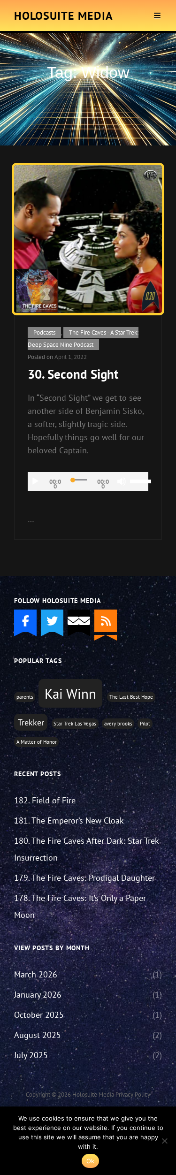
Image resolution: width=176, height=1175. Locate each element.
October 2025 (39, 1014)
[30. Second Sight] (88, 239)
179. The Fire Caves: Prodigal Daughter (84, 877)
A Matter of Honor (36, 742)
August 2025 (37, 1035)
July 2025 (31, 1055)
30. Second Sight (73, 374)
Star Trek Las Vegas (75, 723)
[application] (88, 481)
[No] (164, 1140)
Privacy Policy (132, 1095)
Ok (90, 1161)
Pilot (145, 723)
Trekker (31, 722)
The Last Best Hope (131, 697)
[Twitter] (52, 621)
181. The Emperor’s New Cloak (69, 820)
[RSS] (105, 621)
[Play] (35, 481)
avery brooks (118, 723)
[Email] (79, 621)
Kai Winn (70, 693)
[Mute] (121, 481)
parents (24, 697)
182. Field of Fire (45, 800)
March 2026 (35, 974)
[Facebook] (25, 621)
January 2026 (37, 994)
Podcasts (44, 332)
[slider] (139, 480)
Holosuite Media (63, 15)
